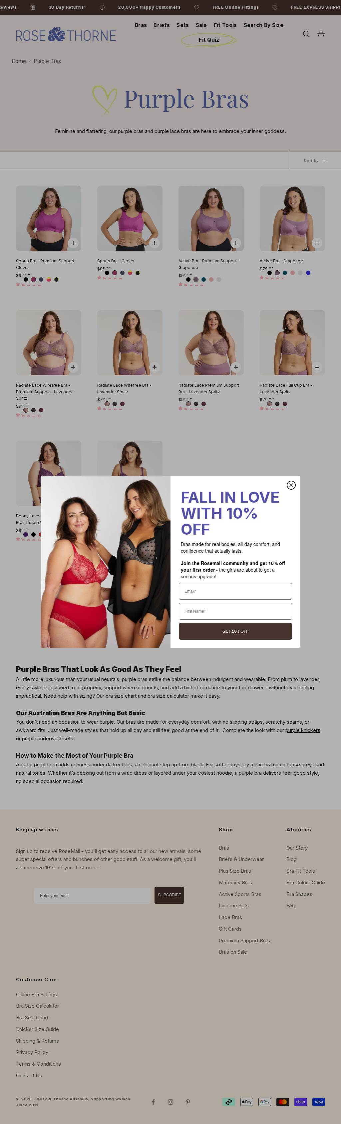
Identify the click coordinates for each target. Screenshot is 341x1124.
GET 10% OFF (235, 631)
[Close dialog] (291, 485)
